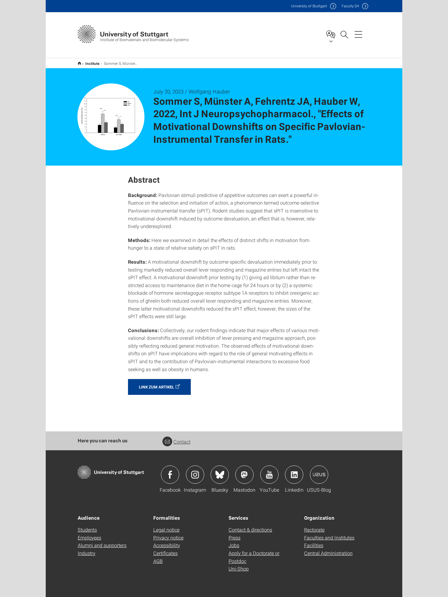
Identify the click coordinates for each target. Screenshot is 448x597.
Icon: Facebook (170, 474)
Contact (181, 441)
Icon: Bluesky (220, 474)
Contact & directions (250, 529)
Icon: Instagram (195, 474)
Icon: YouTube (269, 474)
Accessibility (166, 545)
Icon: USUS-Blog (319, 474)
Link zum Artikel (156, 387)
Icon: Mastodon (244, 474)
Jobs (234, 545)
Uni (309, 6)
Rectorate (314, 529)
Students (87, 529)
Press (234, 537)
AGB (158, 561)
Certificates (165, 553)
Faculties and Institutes (329, 537)
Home (79, 63)
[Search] (344, 34)
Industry (86, 553)
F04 (350, 6)
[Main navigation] (358, 34)
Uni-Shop (239, 568)
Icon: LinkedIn (294, 474)
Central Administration (328, 553)
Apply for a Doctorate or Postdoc (254, 557)
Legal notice (166, 529)
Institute (92, 63)
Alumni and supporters (102, 545)
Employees (89, 537)
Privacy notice (168, 537)
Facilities (313, 545)
